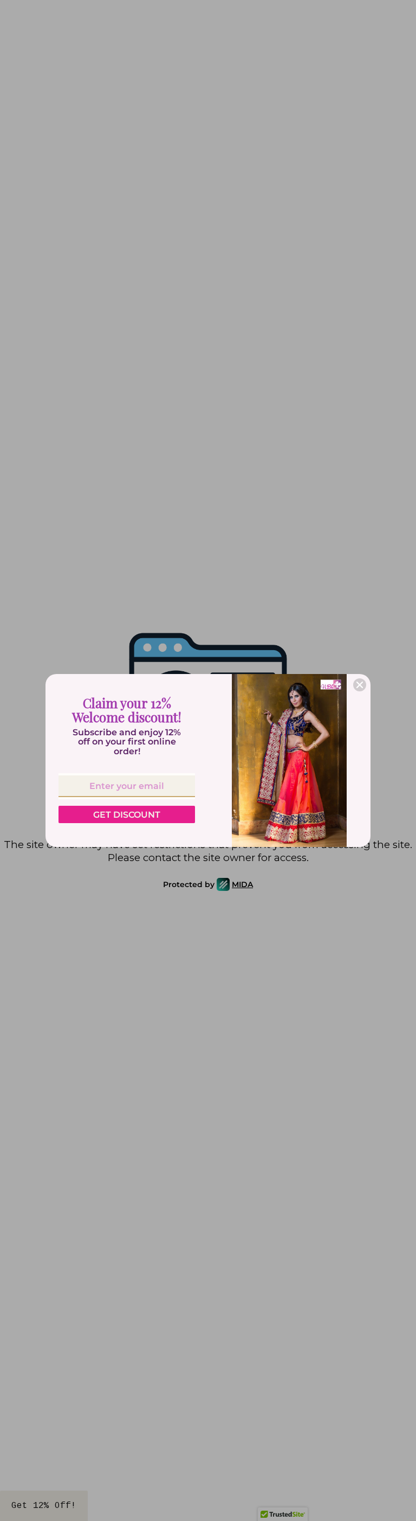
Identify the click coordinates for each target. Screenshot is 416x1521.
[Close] (359, 684)
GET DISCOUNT (126, 815)
